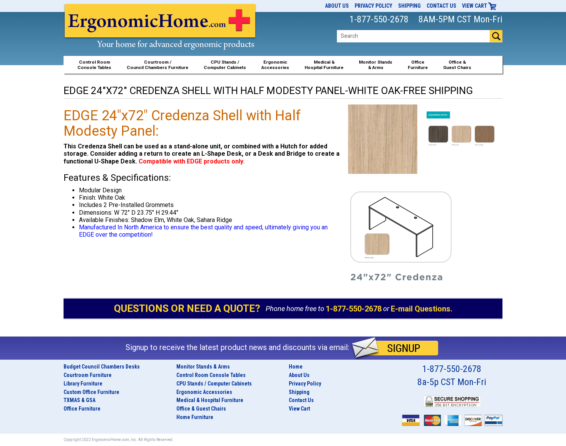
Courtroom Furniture (88, 375)
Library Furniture (83, 383)
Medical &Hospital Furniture (324, 64)
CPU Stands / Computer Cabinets (225, 64)
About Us (337, 6)
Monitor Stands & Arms (203, 367)
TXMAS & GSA (79, 400)
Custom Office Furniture (91, 392)
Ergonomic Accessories (204, 392)
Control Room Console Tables (211, 375)
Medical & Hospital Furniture (209, 400)
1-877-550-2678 (354, 308)
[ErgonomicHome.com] (160, 35)
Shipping (409, 6)
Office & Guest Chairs (201, 409)
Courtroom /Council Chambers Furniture (157, 64)
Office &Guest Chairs (457, 64)
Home (296, 367)
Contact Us (441, 6)
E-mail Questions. (421, 308)
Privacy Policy (373, 6)
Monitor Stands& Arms (375, 64)
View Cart (475, 6)
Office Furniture (82, 409)
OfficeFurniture (418, 64)
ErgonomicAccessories (275, 64)
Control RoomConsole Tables (94, 64)
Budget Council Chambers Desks (102, 367)
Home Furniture (194, 417)
